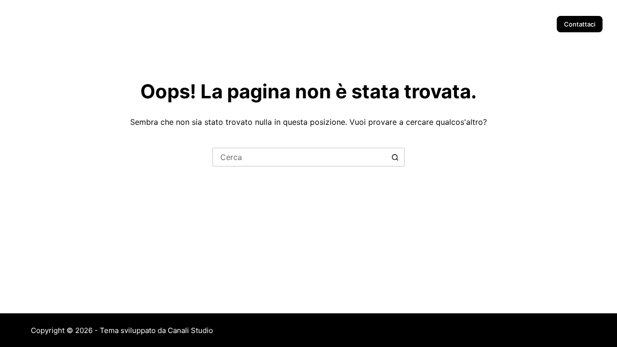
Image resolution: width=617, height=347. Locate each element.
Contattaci (579, 24)
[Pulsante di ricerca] (395, 157)
